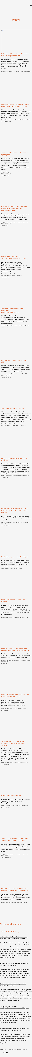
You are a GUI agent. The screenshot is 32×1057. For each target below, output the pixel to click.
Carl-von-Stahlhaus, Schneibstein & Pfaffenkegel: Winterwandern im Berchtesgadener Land (14, 208)
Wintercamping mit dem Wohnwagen (14, 557)
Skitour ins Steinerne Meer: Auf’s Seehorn (13, 601)
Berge (2, 71)
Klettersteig (12, 805)
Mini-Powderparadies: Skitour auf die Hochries (14, 459)
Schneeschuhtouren (10, 71)
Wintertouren (27, 71)
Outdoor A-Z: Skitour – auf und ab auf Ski (14, 361)
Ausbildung (4, 325)
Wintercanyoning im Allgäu (11, 795)
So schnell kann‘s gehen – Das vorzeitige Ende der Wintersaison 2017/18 (13, 743)
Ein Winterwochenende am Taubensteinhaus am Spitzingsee (13, 257)
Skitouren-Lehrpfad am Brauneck (13, 408)
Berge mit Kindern (9, 273)
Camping (3, 568)
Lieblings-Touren (9, 172)
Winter (22, 71)
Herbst (6, 222)
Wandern (17, 71)
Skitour (21, 222)
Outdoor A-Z (14, 373)
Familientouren (18, 273)
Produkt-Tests (21, 373)
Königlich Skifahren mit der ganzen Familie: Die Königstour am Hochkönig (15, 649)
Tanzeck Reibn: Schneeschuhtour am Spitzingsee (15, 154)
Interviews (7, 902)
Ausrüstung (4, 373)
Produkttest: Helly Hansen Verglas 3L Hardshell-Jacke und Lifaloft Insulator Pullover (14, 510)
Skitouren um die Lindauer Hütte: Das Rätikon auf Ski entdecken (15, 695)
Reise (7, 568)
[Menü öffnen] (31, 6)
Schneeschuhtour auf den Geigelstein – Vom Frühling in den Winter (15, 55)
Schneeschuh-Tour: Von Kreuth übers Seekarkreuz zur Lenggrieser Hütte (15, 105)
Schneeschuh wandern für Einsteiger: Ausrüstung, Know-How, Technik (15, 839)
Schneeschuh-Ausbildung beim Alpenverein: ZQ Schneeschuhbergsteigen (12, 310)
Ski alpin (18, 522)
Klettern (7, 805)
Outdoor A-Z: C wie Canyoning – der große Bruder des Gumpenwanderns (14, 889)
